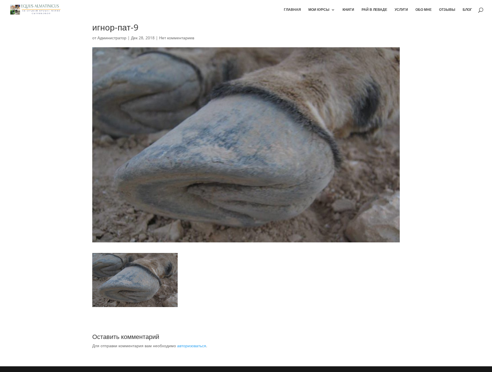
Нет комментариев (176, 37)
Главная (292, 10)
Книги (348, 10)
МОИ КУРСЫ (318, 10)
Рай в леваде (374, 10)
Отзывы (447, 10)
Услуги (401, 10)
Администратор (111, 37)
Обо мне (423, 10)
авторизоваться (191, 345)
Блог (467, 10)
